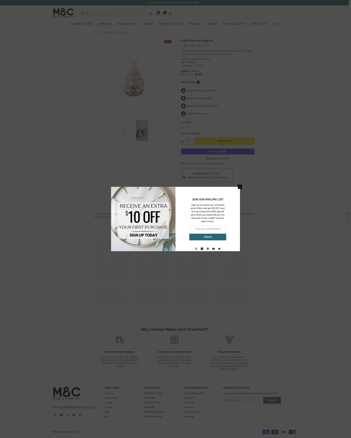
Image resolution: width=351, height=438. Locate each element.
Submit (208, 237)
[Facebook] (196, 249)
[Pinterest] (208, 249)
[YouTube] (213, 249)
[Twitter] (219, 249)
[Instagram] (202, 249)
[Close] (240, 187)
